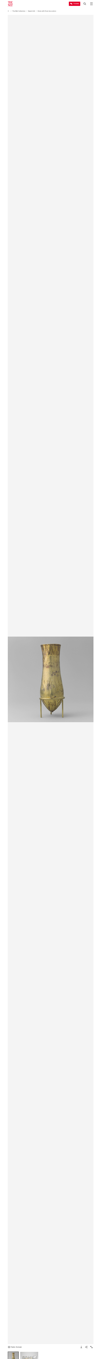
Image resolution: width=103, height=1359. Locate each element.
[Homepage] (10, 3)
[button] (50, 679)
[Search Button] (85, 4)
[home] (9, 11)
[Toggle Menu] (91, 4)
